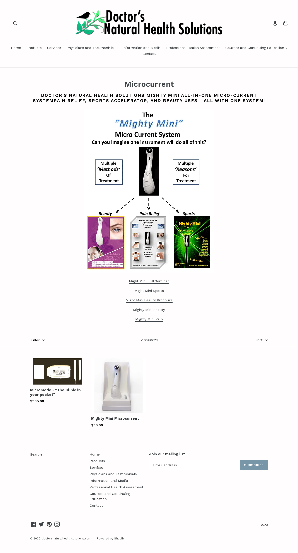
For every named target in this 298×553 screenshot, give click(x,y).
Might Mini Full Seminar (149, 281)
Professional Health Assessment (193, 48)
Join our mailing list (167, 454)
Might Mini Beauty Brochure (149, 300)
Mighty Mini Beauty (149, 310)
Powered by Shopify (111, 538)
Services (54, 48)
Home (16, 48)
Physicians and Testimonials (93, 47)
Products (34, 48)
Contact (149, 54)
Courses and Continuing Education (257, 47)
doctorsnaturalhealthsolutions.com (66, 538)
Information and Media (141, 48)
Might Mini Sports (149, 291)
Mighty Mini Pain (149, 319)
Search (36, 454)
